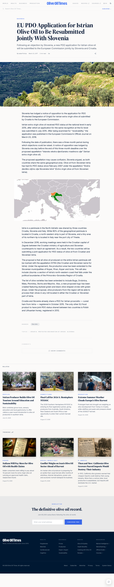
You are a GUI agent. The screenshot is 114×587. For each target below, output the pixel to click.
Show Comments (58, 351)
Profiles (6, 394)
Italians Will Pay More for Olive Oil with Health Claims (18, 465)
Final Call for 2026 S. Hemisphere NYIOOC (56, 399)
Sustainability (63, 553)
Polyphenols (44, 543)
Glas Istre (35, 324)
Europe (5, 460)
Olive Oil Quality (82, 543)
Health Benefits (82, 547)
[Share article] (95, 53)
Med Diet (43, 547)
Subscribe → (106, 8)
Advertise (82, 565)
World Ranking (100, 547)
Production (35, 3)
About (66, 565)
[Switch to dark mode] (110, 3)
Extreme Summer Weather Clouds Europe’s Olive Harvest (92, 399)
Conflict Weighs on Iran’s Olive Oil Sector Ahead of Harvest (56, 465)
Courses (95, 3)
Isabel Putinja (23, 53)
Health (14, 3)
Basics (75, 3)
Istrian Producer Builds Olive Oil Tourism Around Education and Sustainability (18, 400)
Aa (49, 53)
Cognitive (43, 553)
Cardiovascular (45, 550)
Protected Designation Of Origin (52, 331)
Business (23, 3)
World (5, 3)
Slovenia (70, 331)
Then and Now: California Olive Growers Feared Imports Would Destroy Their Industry (93, 466)
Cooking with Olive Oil (84, 550)
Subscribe (73, 565)
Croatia (34, 331)
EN (106, 3)
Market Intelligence (102, 543)
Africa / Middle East (49, 460)
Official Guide (100, 550)
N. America (82, 460)
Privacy (90, 565)
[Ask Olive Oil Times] (108, 581)
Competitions (46, 394)
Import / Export (63, 550)
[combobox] (52, 9)
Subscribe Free (73, 522)
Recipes (84, 3)
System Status (106, 565)
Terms (98, 565)
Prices (61, 543)
